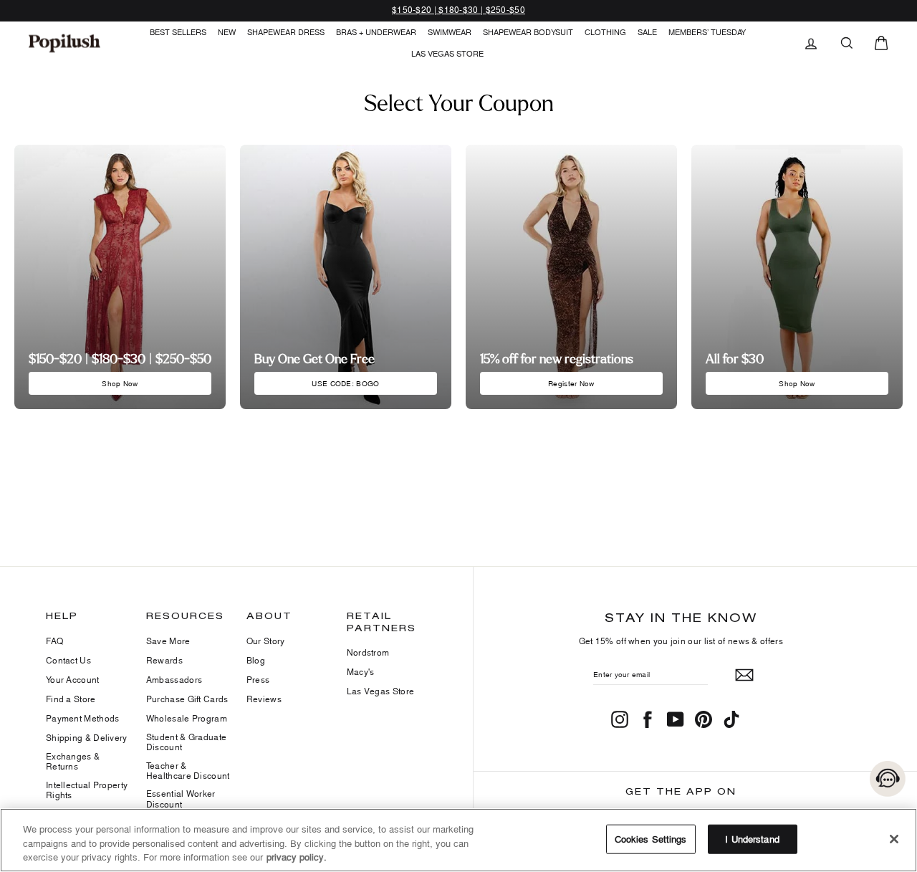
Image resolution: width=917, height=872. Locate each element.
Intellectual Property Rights (87, 790)
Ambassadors (174, 679)
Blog (255, 660)
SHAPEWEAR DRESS (286, 32)
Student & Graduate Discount (186, 742)
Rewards (164, 660)
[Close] (894, 839)
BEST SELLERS (178, 32)
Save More (168, 641)
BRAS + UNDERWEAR (376, 32)
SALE (647, 32)
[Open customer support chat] (888, 779)
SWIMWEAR (449, 32)
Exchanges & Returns (73, 761)
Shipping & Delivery (87, 737)
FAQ (54, 641)
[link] (64, 43)
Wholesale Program (186, 718)
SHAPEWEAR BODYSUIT (528, 32)
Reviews (264, 699)
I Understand (752, 838)
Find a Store (71, 699)
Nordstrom (368, 652)
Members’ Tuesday (707, 32)
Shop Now (120, 383)
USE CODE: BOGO (345, 383)
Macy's (361, 671)
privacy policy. (297, 857)
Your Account (73, 679)
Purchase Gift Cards (187, 699)
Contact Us (68, 660)
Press (258, 679)
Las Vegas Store (447, 53)
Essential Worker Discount (181, 798)
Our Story (265, 641)
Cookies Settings (651, 838)
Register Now (571, 383)
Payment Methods (83, 718)
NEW (227, 32)
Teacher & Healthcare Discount (188, 770)
